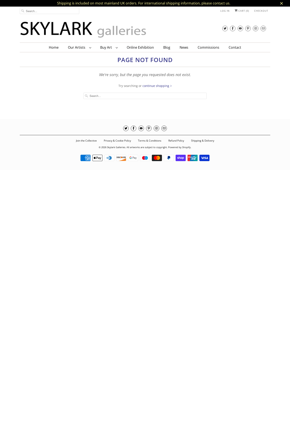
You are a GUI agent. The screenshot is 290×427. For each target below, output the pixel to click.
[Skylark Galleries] (83, 29)
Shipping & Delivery (202, 140)
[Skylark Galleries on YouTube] (240, 28)
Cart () (243, 10)
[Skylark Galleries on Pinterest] (248, 28)
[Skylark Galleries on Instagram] (255, 28)
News (184, 47)
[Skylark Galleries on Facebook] (232, 28)
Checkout (261, 10)
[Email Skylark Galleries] (263, 28)
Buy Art (107, 47)
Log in (224, 10)
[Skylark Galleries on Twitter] (225, 28)
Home (54, 47)
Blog (166, 47)
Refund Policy (176, 140)
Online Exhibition (140, 47)
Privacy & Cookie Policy (117, 140)
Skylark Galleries (116, 147)
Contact (235, 47)
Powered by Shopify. (179, 147)
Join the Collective (86, 140)
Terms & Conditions (149, 140)
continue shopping (156, 86)
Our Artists (77, 47)
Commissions (208, 47)
